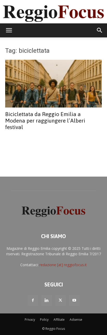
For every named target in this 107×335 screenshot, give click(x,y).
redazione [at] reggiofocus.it (63, 264)
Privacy (30, 319)
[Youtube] (74, 300)
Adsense (76, 319)
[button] (9, 30)
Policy (44, 319)
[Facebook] (33, 300)
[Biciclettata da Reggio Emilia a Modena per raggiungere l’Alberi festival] (53, 84)
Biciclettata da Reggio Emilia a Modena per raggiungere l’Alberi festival (45, 120)
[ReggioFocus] (53, 12)
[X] (60, 300)
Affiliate (59, 319)
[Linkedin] (47, 300)
